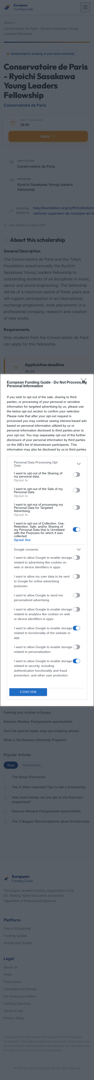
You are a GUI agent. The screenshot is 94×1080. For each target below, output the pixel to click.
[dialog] (47, 540)
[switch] (76, 474)
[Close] (85, 382)
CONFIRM (28, 692)
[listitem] (47, 464)
